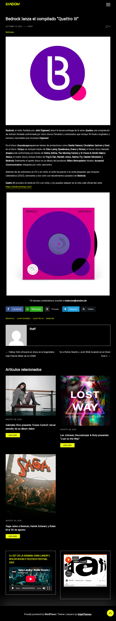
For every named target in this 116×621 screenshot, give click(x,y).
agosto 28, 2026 (14, 419)
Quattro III (38, 318)
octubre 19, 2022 (14, 26)
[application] (30, 579)
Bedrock (10, 318)
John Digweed (23, 318)
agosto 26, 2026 (14, 520)
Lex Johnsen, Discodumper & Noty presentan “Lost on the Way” (84, 437)
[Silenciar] (44, 588)
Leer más (12, 435)
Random (50, 318)
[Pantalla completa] (48, 588)
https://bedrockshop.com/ (19, 187)
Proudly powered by (40, 614)
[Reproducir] (12, 588)
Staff (30, 26)
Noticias (10, 32)
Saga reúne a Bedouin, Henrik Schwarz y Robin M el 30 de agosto (31, 528)
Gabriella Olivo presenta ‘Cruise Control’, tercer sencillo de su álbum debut (31, 427)
